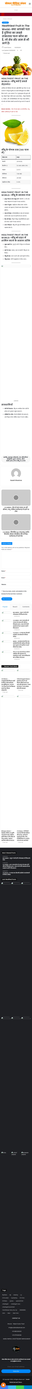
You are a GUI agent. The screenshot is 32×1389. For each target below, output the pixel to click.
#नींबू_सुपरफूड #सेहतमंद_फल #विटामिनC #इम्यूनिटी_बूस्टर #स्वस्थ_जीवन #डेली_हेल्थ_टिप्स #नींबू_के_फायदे (16, 459)
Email (3, 577)
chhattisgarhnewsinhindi (8, 1307)
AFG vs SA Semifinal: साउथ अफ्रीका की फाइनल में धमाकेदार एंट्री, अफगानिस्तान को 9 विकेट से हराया (21, 654)
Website (3, 584)
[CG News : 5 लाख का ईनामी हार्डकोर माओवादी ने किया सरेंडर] (7, 635)
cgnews (11, 1301)
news (3, 1313)
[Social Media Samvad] (16, 3)
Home (4, 19)
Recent (15, 607)
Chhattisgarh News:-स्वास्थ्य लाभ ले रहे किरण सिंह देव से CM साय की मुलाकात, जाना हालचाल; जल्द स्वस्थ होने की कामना (24, 683)
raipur (8, 1313)
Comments (25, 607)
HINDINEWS (23, 1310)
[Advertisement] (16, 436)
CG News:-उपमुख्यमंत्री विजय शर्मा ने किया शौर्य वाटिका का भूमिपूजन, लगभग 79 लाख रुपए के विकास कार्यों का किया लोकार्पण (8, 684)
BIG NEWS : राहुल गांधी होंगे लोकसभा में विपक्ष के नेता (21, 613)
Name (3, 571)
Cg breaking (14, 1298)
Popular (5, 607)
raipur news (16, 1313)
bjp (10, 1294)
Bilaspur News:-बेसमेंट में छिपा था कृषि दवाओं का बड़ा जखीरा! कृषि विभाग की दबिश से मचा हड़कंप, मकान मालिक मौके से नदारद (8, 835)
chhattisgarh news (15, 1304)
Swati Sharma (7, 47)
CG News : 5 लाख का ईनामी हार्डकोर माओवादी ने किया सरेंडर (21, 634)
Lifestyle (9, 19)
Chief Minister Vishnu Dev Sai (9, 1310)
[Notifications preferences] (3, 1385)
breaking (16, 1294)
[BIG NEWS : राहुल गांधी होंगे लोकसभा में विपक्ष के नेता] (7, 615)
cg (21, 1294)
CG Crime (22, 1298)
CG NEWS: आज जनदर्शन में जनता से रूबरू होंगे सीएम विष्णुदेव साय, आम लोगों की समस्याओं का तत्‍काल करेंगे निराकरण (21, 624)
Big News (4, 1294)
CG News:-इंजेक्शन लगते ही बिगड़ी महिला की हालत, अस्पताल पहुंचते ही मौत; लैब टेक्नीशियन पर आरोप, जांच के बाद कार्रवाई (23, 835)
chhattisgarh (5, 1304)
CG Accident (5, 1298)
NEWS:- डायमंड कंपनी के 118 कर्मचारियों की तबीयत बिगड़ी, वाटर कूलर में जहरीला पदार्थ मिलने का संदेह (21, 644)
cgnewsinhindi (19, 1301)
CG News (4, 1301)
